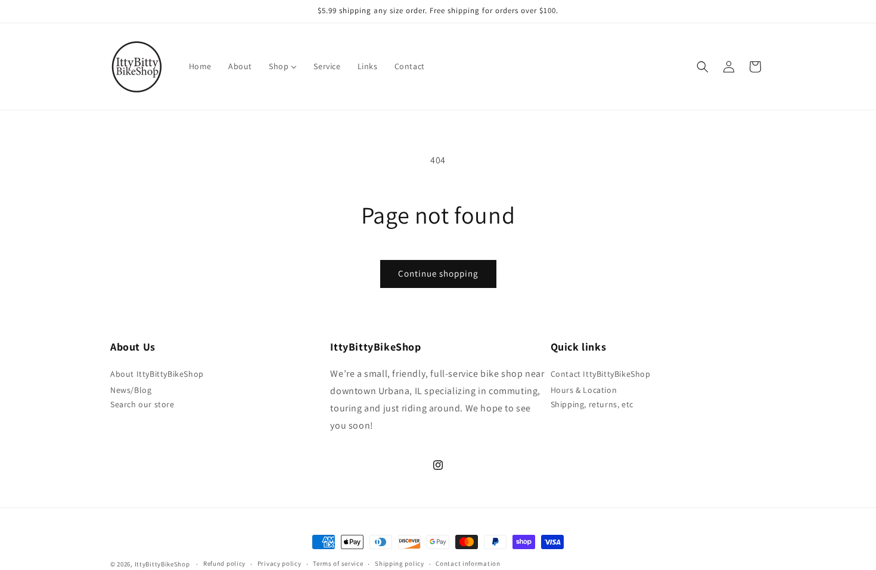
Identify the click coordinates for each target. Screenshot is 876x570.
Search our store (142, 404)
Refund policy (224, 563)
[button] (702, 67)
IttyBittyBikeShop (162, 564)
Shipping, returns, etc (592, 404)
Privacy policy (279, 563)
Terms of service (338, 563)
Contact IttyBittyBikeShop (601, 373)
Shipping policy (399, 563)
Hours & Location (584, 390)
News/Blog (130, 390)
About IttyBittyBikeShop (157, 373)
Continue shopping (438, 273)
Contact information (468, 563)
